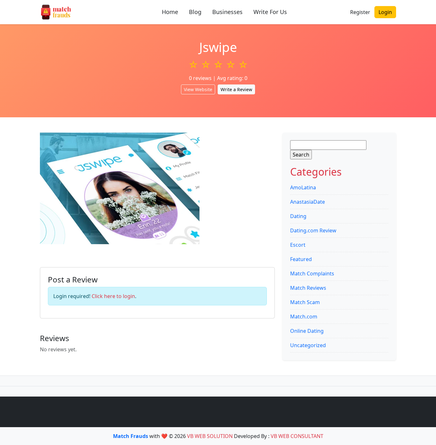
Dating (298, 216)
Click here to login (113, 296)
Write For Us (270, 12)
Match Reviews (308, 287)
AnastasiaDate (307, 201)
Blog (195, 12)
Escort (297, 244)
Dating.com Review (313, 230)
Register (360, 12)
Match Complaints (312, 273)
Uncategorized (308, 345)
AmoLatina (303, 187)
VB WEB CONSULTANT (297, 436)
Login (385, 12)
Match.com (303, 316)
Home (170, 12)
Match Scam (305, 302)
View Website (198, 89)
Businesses (227, 12)
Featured (301, 259)
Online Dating (307, 330)
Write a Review (236, 89)
